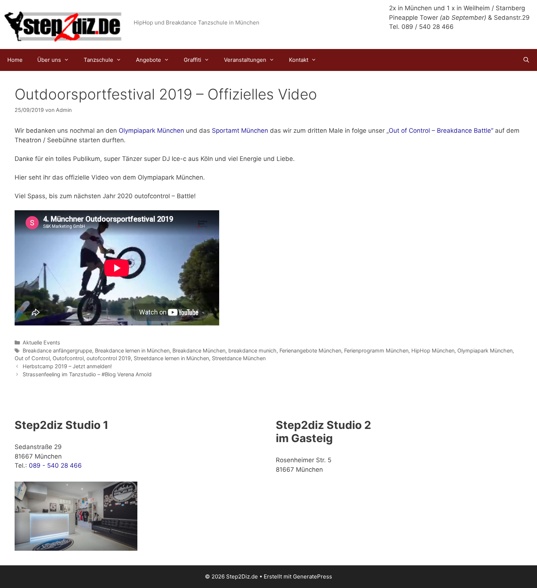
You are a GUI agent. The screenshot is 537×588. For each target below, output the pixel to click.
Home (15, 59)
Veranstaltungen (245, 59)
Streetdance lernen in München (171, 358)
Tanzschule (98, 59)
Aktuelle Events (41, 342)
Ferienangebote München (310, 350)
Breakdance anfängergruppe (57, 350)
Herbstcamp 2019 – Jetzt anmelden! (67, 366)
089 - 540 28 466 (55, 465)
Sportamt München (240, 130)
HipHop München (432, 350)
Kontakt (298, 59)
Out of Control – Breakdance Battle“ (441, 130)
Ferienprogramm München (376, 350)
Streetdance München (239, 358)
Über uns (49, 59)
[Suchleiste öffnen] (526, 60)
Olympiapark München (150, 130)
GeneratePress (312, 576)
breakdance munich (252, 350)
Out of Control (32, 358)
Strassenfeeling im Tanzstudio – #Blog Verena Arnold (87, 374)
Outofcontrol (68, 358)
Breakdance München (198, 350)
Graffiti (192, 59)
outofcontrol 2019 (109, 358)
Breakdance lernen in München (132, 350)
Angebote (148, 59)
